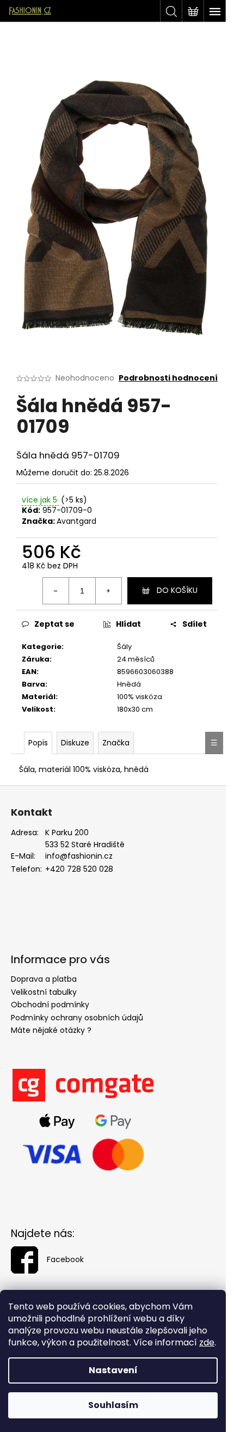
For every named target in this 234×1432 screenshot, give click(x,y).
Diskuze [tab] (75, 742)
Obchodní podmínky (50, 1004)
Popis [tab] (38, 742)
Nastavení (113, 1370)
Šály (124, 646)
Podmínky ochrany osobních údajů (77, 1017)
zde (206, 1342)
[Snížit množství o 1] (56, 591)
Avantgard (76, 521)
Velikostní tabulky (44, 992)
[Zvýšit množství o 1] (108, 591)
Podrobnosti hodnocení (168, 378)
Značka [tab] (116, 742)
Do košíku (177, 590)
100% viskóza (139, 696)
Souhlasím (113, 1405)
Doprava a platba (44, 979)
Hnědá (129, 684)
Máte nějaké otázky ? (51, 1030)
